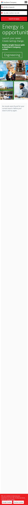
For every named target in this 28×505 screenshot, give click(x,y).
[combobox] (14, 7)
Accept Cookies (6, 502)
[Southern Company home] (8, 2)
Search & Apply (14, 19)
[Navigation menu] (26, 2)
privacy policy (11, 500)
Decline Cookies (18, 502)
